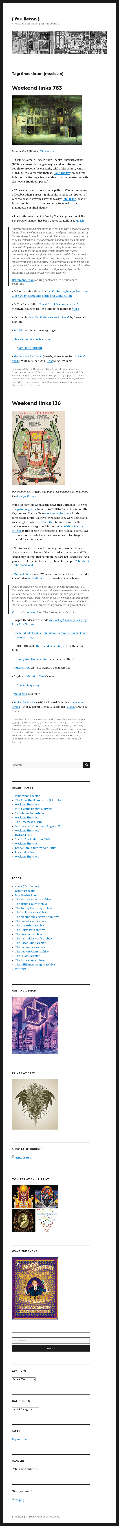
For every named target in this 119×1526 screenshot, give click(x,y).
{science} (32, 372)
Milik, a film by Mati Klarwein (34, 808)
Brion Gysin (76, 725)
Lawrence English (65, 378)
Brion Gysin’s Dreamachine (31, 659)
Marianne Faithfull (30, 347)
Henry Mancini (37, 378)
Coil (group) (63, 375)
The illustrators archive (30, 929)
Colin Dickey (62, 172)
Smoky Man (76, 382)
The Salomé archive (27, 955)
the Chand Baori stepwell (52, 646)
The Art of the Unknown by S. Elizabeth (39, 800)
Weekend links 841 (26, 843)
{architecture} (40, 719)
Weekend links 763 (37, 88)
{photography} (19, 372)
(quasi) (79, 220)
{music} (64, 369)
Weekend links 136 (36, 403)
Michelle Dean (37, 578)
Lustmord (48, 732)
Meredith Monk (36, 676)
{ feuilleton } (26, 19)
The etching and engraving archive (37, 916)
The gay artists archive (29, 925)
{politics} (44, 722)
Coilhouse (51, 729)
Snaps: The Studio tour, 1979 (32, 839)
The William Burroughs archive (35, 964)
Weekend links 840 (27, 856)
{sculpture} (72, 722)
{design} (49, 369)
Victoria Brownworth (25, 612)
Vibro (75, 308)
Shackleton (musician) (58, 382)
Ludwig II (38, 732)
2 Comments (35, 385)
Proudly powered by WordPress (44, 1516)
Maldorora (20, 693)
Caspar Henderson (21, 729)
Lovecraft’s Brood (26, 852)
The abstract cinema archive (33, 899)
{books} (40, 369)
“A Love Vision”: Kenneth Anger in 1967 (39, 826)
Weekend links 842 (27, 830)
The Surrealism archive (30, 960)
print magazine (27, 509)
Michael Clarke (23, 574)
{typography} (71, 372)
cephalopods (38, 729)
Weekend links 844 (27, 804)
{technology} (57, 372)
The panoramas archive (30, 947)
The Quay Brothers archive (32, 951)
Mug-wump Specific (27, 795)
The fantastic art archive (30, 921)
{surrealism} (44, 372)
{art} (33, 369)
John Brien (69, 198)
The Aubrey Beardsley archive (33, 908)
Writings (20, 968)
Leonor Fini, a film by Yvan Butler (36, 847)
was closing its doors (57, 513)
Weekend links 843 (27, 817)
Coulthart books (25, 890)
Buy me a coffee (21, 1439)
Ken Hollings (22, 667)
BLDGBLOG (47, 725)
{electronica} (79, 719)
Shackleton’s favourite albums (32, 339)
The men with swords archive (34, 938)
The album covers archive (31, 903)
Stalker (71, 706)
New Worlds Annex (27, 895)
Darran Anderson (23, 279)
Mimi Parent (47, 151)
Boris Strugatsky (28, 685)
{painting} (73, 369)
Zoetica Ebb (71, 738)
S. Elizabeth (45, 522)
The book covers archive (30, 912)
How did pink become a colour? (58, 304)
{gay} (56, 369)
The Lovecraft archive (28, 934)
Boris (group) (25, 375)
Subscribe (51, 1348)
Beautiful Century (26, 496)
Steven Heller (19, 385)
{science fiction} (58, 722)
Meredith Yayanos (79, 732)
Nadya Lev (48, 735)
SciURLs (19, 330)
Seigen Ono (40, 382)
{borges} (67, 719)
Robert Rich (61, 735)
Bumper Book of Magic (45, 375)
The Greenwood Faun (28, 821)
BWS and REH (23, 834)
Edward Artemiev (66, 729)
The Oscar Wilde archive (30, 942)
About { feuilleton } (27, 886)
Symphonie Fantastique (29, 813)
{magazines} (24, 722)
